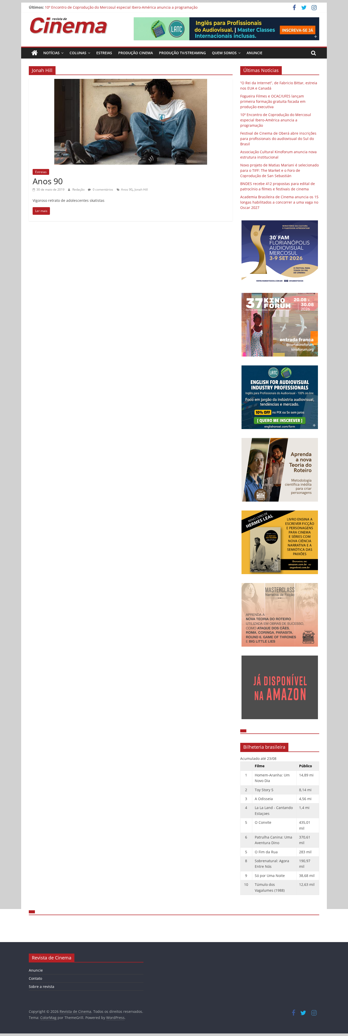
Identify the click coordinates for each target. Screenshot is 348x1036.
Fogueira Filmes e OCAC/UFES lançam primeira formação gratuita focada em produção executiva (272, 101)
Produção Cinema (135, 52)
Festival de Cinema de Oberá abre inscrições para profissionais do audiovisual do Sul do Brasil (278, 138)
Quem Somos (224, 52)
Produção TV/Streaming (182, 52)
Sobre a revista (41, 986)
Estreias (104, 52)
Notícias (51, 52)
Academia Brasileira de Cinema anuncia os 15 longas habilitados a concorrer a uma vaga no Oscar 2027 (279, 202)
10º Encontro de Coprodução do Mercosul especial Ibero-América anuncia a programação (121, 7)
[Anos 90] (130, 82)
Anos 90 (48, 181)
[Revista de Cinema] (34, 53)
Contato (35, 978)
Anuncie (254, 52)
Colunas (78, 52)
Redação (78, 189)
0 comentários (102, 189)
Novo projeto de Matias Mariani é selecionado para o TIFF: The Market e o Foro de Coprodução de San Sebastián (279, 170)
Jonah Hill (141, 189)
